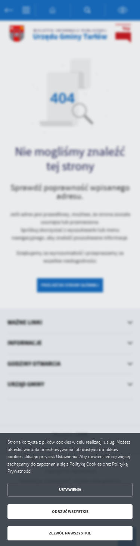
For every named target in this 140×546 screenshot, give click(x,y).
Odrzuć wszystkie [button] (70, 511)
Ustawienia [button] (70, 489)
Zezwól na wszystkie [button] (70, 533)
